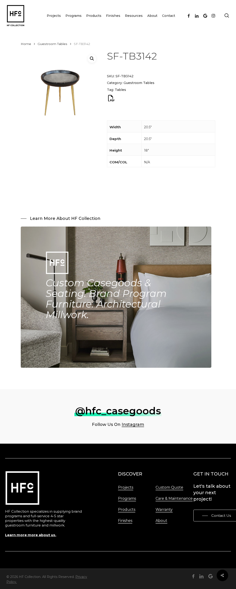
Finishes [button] (125, 520)
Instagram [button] (133, 424)
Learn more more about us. (30, 535)
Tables (120, 90)
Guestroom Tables (52, 44)
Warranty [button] (164, 509)
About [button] (161, 520)
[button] (92, 58)
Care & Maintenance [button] (174, 498)
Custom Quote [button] (169, 487)
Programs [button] (127, 498)
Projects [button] (125, 487)
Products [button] (126, 509)
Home (26, 44)
